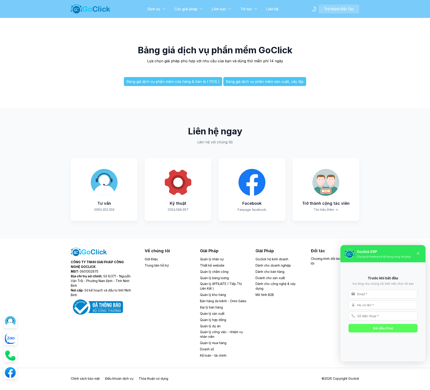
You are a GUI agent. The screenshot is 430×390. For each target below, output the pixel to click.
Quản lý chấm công (214, 272)
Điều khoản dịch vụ (119, 378)
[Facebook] (10, 372)
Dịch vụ (154, 9)
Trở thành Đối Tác (339, 9)
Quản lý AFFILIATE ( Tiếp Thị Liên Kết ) (221, 286)
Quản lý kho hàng (213, 295)
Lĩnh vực (219, 9)
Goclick (353, 378)
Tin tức (246, 9)
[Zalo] (10, 338)
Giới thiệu (151, 259)
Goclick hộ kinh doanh (272, 259)
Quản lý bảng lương (214, 278)
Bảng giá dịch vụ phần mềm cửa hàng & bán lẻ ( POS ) (173, 81)
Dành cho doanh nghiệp (273, 265)
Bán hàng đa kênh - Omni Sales (223, 301)
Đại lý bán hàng (211, 307)
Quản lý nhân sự (212, 259)
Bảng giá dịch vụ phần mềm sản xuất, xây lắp (264, 81)
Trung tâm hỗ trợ (157, 265)
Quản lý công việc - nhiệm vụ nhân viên (221, 334)
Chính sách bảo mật (85, 378)
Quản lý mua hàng (213, 343)
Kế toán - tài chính (213, 355)
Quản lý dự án (210, 326)
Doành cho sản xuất (270, 278)
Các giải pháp (186, 9)
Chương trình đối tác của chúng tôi (334, 261)
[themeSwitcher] (314, 9)
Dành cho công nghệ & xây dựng (276, 286)
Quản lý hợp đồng (213, 320)
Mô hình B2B (265, 295)
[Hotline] (10, 355)
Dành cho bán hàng (270, 272)
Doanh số (207, 349)
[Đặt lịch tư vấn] (10, 321)
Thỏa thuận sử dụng (153, 378)
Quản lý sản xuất (212, 313)
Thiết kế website (212, 265)
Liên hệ (272, 9)
